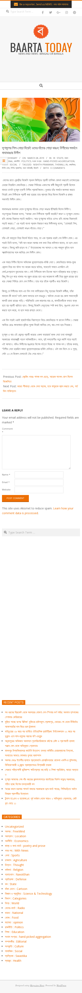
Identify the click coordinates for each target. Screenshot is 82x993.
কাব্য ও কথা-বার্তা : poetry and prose (25, 846)
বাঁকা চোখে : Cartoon (16, 889)
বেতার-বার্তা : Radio (15, 908)
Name (6, 474)
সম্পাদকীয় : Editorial (15, 941)
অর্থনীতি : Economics (16, 841)
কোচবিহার (72, 164)
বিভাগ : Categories (15, 898)
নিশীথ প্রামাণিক (16, 167)
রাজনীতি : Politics (22, 161)
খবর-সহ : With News (16, 850)
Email (6, 482)
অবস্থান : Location (15, 836)
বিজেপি (36, 167)
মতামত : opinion (14, 922)
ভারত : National (14, 913)
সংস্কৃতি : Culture (14, 946)
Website (6, 489)
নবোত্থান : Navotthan (17, 874)
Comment (7, 430)
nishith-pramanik (43, 164)
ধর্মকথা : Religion (14, 869)
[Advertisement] (41, 637)
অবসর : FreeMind (15, 831)
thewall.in (61, 164)
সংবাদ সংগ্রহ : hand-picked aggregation (53, 161)
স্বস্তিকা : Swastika (16, 956)
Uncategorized (14, 826)
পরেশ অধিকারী (27, 167)
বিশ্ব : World (12, 903)
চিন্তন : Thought (14, 865)
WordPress (61, 985)
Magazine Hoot (37, 985)
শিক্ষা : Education (14, 932)
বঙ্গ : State (58, 157)
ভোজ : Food (12, 917)
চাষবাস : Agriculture (16, 860)
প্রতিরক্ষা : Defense (15, 879)
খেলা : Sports (12, 855)
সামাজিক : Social (9, 164)
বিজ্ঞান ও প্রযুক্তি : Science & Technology (28, 893)
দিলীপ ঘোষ (6, 167)
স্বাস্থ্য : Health (13, 960)
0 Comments (58, 167)
